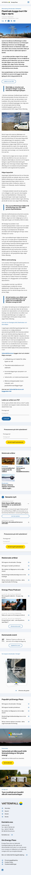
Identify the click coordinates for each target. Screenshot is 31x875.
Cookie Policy (9, 862)
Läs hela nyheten (15, 516)
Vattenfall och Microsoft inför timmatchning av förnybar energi (14, 753)
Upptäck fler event (15, 645)
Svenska (7, 808)
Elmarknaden (11, 8)
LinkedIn (9, 21)
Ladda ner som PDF (9, 81)
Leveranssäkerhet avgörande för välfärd (8, 469)
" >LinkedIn (3, 870)
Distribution (18, 8)
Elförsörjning (5, 8)
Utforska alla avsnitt (15, 626)
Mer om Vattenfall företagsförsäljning (13, 855)
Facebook (6, 21)
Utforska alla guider (23, 690)
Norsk (6, 816)
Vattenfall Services (7, 353)
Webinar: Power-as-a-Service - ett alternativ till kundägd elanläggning (14, 640)
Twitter (12, 21)
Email (14, 21)
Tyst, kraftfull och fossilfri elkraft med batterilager (13, 793)
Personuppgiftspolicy (11, 860)
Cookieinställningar (10, 864)
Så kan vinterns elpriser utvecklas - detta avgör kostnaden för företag (8, 488)
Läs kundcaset (8, 762)
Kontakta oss (5, 835)
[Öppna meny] (28, 2)
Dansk (7, 814)
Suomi (7, 811)
